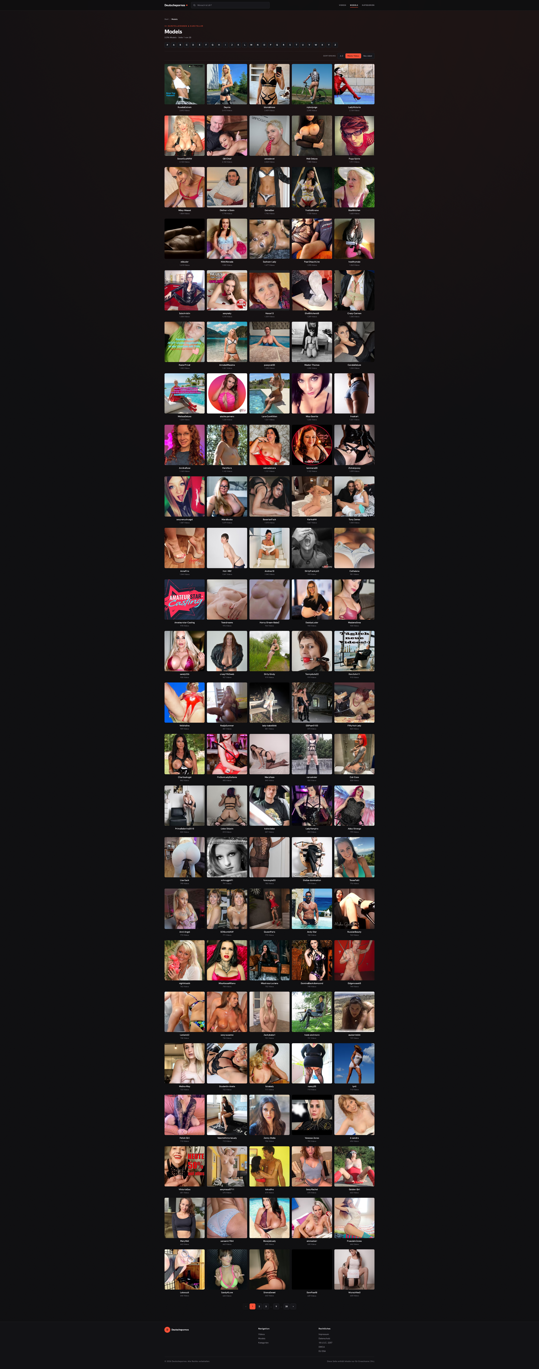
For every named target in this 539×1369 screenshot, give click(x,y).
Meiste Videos (353, 56)
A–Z (341, 56)
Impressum (324, 1334)
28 (286, 1306)
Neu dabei (367, 56)
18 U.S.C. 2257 (325, 1342)
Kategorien (368, 5)
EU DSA (322, 1351)
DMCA (322, 1347)
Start (167, 19)
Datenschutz (324, 1338)
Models (354, 5)
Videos (342, 5)
